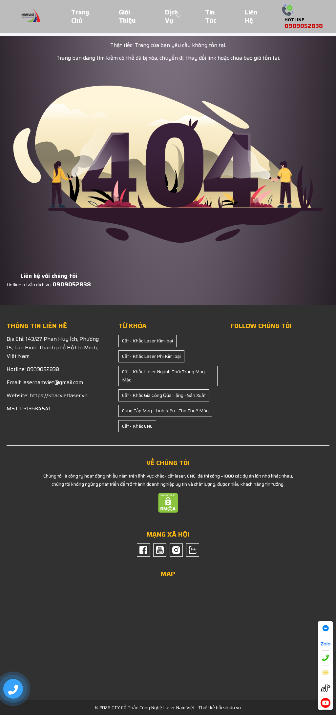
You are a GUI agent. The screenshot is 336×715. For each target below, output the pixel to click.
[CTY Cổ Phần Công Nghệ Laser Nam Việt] (31, 16)
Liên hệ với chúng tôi (48, 275)
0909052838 (71, 284)
